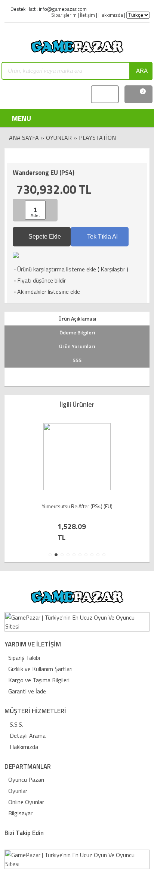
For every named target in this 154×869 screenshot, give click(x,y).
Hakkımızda (23, 746)
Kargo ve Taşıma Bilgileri (39, 680)
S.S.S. (15, 724)
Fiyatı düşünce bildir (39, 280)
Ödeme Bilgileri (77, 332)
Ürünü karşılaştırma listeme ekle (54, 269)
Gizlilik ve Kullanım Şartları (40, 668)
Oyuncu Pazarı (26, 779)
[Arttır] (51, 210)
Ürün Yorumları (77, 346)
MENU (16, 118)
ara (142, 70)
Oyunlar (59, 137)
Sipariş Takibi (24, 657)
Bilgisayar (20, 813)
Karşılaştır (113, 269)
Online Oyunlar (26, 801)
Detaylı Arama (27, 735)
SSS (77, 360)
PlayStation (97, 137)
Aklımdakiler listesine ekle (46, 291)
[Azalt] (20, 210)
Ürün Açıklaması (77, 318)
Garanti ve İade (27, 691)
